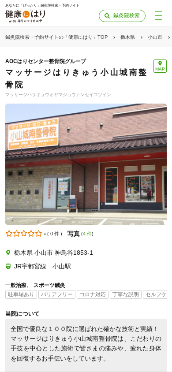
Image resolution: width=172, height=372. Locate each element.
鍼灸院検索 (126, 15)
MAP (160, 69)
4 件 (87, 233)
